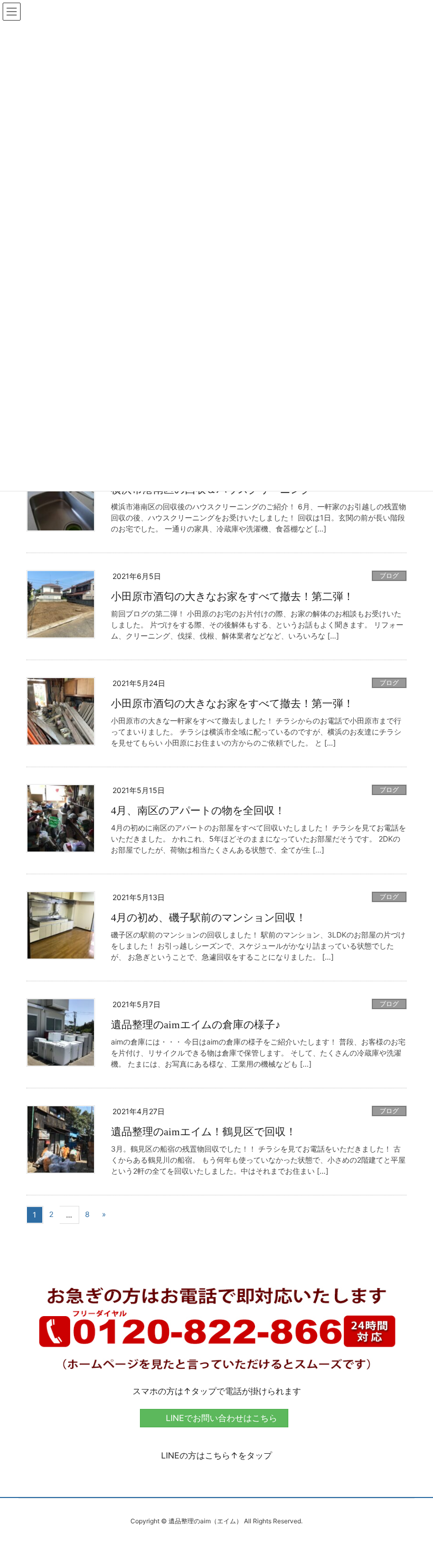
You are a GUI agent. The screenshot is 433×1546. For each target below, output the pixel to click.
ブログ (389, 575)
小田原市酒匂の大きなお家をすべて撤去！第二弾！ (232, 596)
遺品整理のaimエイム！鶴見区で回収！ (203, 1131)
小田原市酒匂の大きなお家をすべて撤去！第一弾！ (232, 703)
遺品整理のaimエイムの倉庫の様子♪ (195, 1024)
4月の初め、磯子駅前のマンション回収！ (208, 917)
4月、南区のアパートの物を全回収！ (198, 810)
